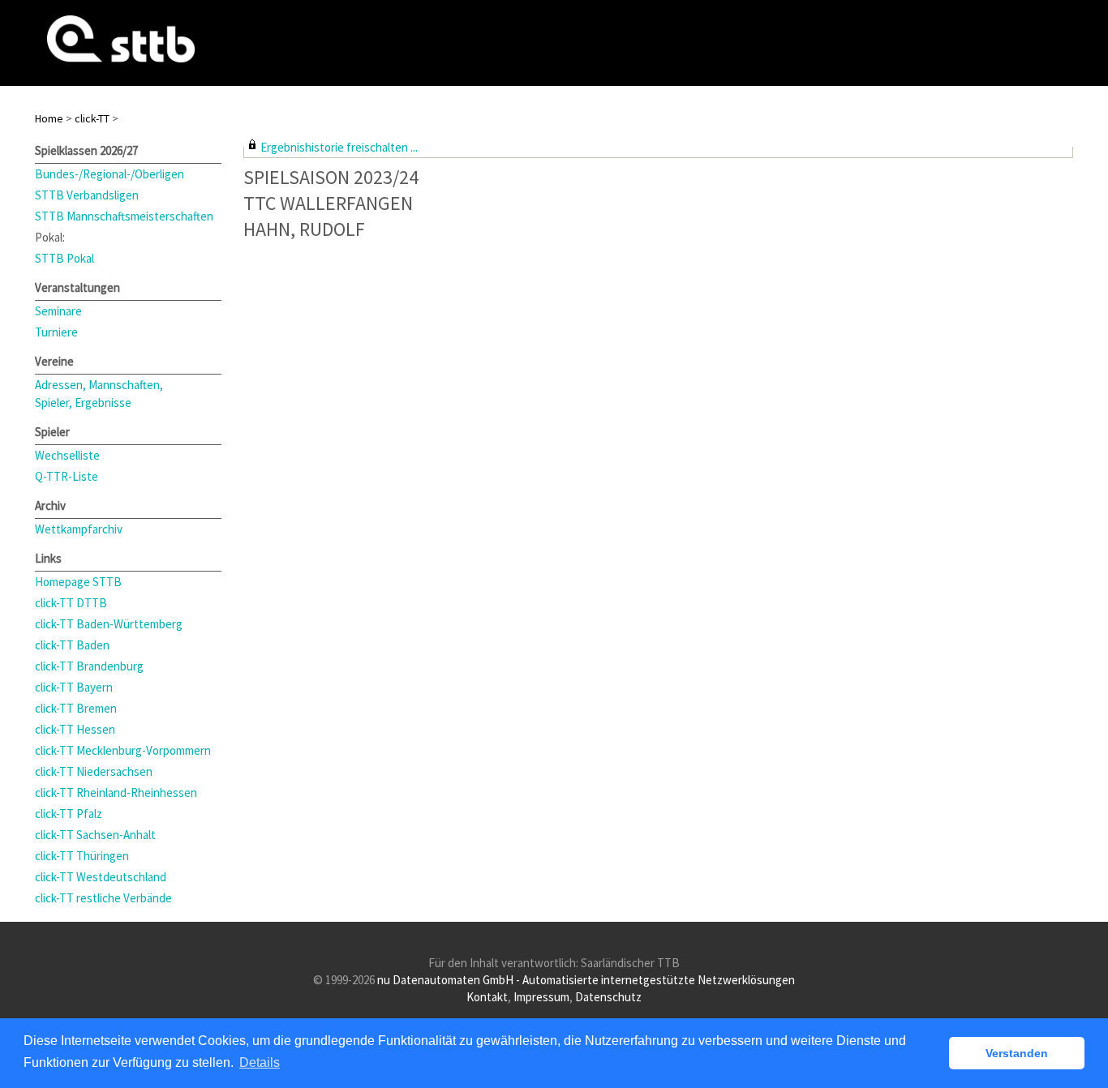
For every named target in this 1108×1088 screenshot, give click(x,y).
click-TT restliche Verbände (103, 898)
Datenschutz (608, 996)
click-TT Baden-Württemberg (109, 624)
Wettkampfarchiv (78, 529)
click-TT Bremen (76, 708)
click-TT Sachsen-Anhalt (95, 834)
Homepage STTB (78, 581)
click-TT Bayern (74, 687)
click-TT (92, 118)
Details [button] (259, 1062)
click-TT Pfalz (68, 813)
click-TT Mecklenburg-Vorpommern (123, 750)
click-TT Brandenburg (89, 666)
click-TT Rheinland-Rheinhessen (116, 792)
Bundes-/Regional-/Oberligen (109, 174)
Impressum (541, 996)
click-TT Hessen (75, 729)
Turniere (56, 332)
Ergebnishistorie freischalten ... (339, 147)
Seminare (58, 311)
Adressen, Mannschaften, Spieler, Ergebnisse (99, 393)
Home (49, 118)
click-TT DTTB (71, 602)
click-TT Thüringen (82, 855)
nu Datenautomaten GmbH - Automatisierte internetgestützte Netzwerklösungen (586, 979)
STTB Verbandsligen (87, 195)
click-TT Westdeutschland (100, 877)
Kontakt (487, 996)
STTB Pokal (64, 258)
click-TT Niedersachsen (93, 771)
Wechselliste (67, 455)
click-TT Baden (72, 645)
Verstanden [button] (1017, 1053)
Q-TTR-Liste (66, 476)
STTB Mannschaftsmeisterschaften (124, 216)
